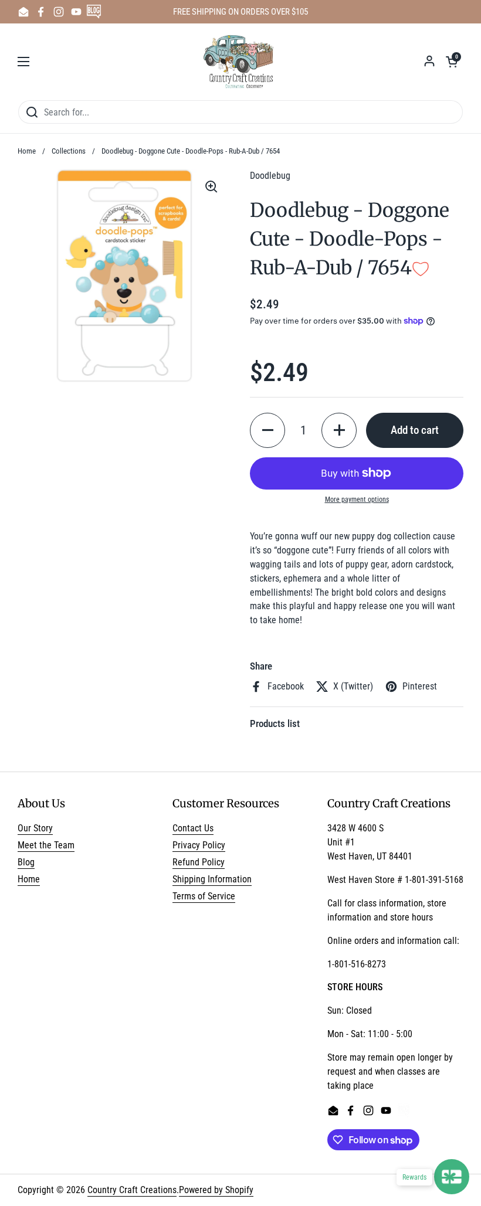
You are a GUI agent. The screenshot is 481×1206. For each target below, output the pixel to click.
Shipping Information (212, 879)
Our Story (35, 828)
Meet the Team (46, 845)
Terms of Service (203, 896)
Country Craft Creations (132, 1189)
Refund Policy (198, 862)
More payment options (357, 499)
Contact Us (193, 828)
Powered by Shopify (216, 1189)
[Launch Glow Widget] (451, 1176)
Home (27, 151)
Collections (69, 151)
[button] (451, 61)
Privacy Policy (198, 845)
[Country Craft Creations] (241, 61)
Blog (26, 862)
